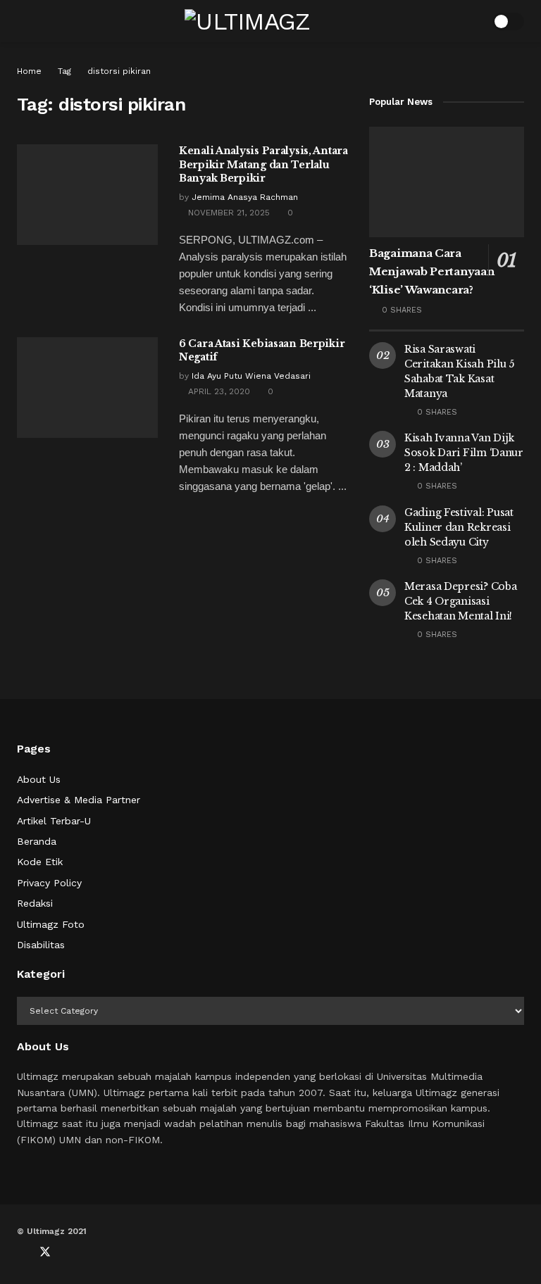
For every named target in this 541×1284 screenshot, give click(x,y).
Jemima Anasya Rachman (245, 197)
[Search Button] (472, 21)
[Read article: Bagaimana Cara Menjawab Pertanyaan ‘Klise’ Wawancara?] (446, 182)
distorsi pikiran (119, 71)
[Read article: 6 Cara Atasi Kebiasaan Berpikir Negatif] (87, 387)
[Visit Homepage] (248, 21)
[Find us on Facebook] (21, 1252)
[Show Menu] (23, 21)
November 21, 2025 (227, 213)
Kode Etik (40, 861)
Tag (64, 71)
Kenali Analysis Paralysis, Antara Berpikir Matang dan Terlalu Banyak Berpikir (263, 164)
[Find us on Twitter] (45, 1252)
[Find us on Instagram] (91, 1252)
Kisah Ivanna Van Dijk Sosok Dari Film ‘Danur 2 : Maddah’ (463, 453)
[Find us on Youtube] (69, 1252)
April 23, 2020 (217, 391)
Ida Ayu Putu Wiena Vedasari (251, 376)
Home (29, 71)
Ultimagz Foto (51, 924)
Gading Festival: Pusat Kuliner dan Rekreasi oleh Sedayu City (459, 527)
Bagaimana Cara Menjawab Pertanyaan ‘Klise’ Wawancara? (431, 271)
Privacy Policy (49, 882)
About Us (39, 779)
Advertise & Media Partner (78, 799)
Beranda (36, 841)
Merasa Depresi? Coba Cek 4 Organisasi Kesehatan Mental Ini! (460, 601)
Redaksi (35, 903)
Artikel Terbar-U (54, 820)
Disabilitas (41, 944)
